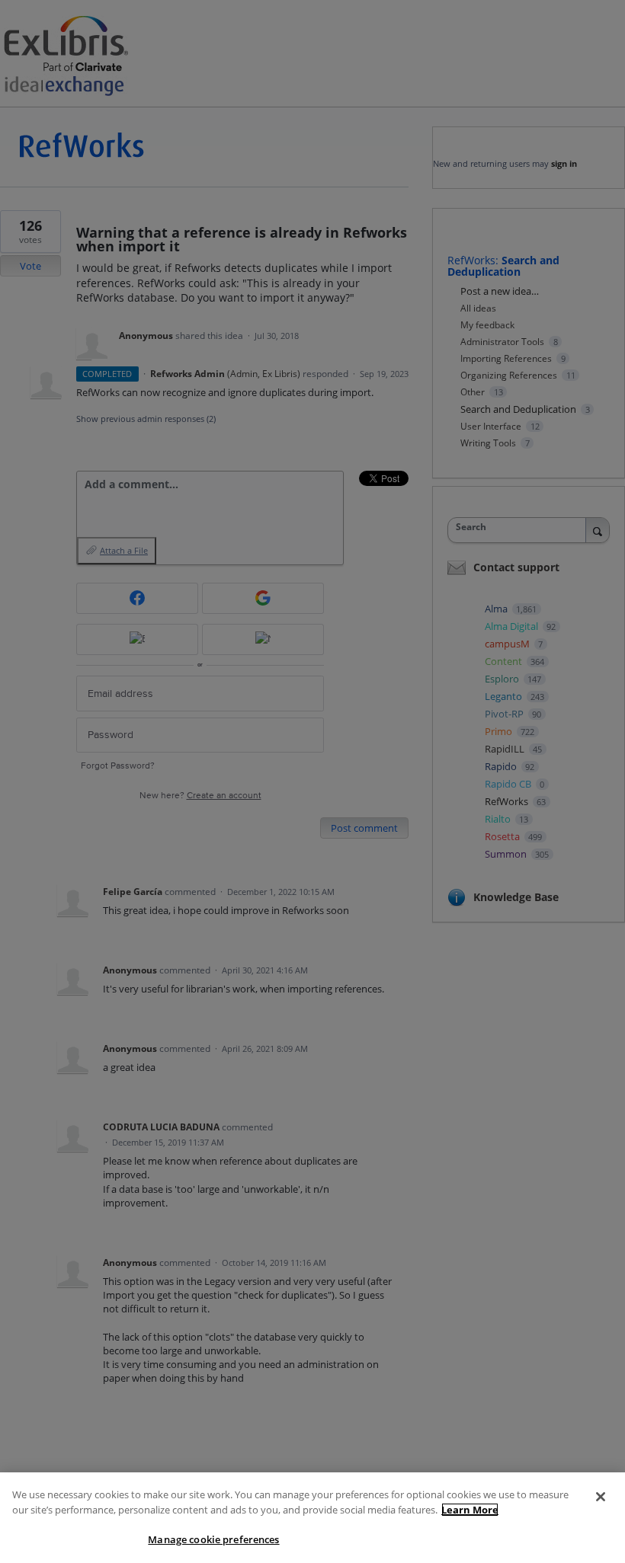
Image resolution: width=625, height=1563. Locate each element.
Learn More (469, 1510)
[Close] (600, 1496)
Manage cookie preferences (213, 1539)
